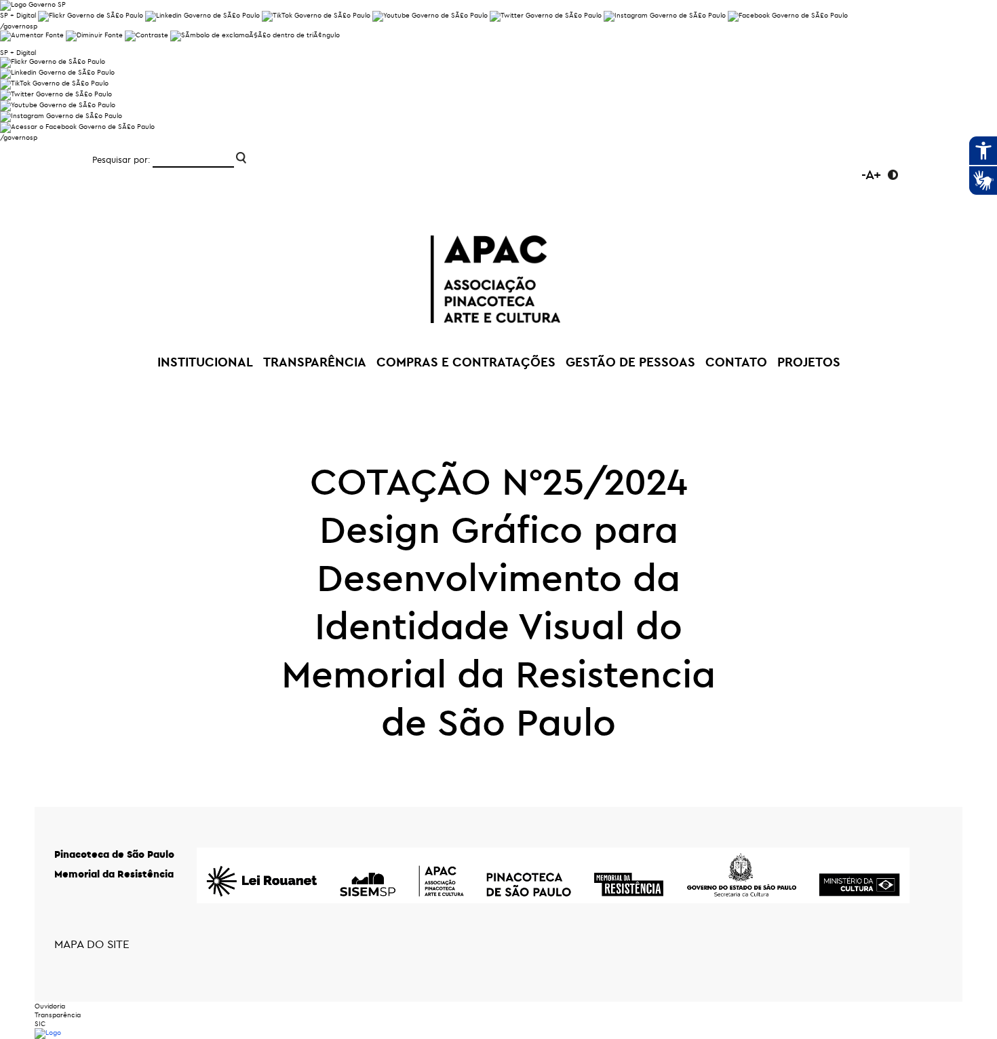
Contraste (893, 175)
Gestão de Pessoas (630, 362)
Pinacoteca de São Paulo (114, 854)
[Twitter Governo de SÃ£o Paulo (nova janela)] (546, 15)
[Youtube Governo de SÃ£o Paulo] (57, 104)
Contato (736, 362)
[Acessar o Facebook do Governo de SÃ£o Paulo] (77, 126)
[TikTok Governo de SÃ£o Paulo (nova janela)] (316, 15)
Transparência (58, 1014)
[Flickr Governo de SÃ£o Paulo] (52, 61)
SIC (40, 1023)
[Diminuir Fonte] (94, 35)
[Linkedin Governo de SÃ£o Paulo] (57, 72)
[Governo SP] (33, 4)
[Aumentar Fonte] (32, 35)
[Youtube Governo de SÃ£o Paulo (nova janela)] (430, 15)
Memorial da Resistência (114, 873)
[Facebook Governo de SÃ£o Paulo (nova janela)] (788, 15)
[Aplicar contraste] (146, 35)
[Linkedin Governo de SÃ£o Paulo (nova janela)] (202, 15)
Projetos (808, 362)
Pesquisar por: (121, 159)
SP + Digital (18, 15)
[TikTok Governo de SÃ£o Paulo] (54, 83)
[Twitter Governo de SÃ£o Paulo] (56, 94)
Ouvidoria (50, 1006)
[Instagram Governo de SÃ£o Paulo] (665, 15)
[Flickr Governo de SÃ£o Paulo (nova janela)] (90, 15)
